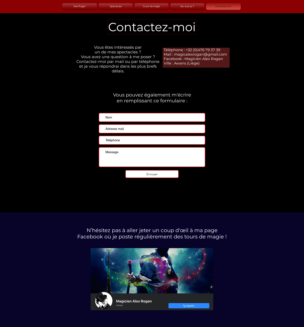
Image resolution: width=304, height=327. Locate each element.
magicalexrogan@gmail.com (200, 54)
